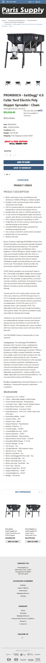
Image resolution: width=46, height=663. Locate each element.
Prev (39, 492)
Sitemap (23, 596)
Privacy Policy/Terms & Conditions (23, 618)
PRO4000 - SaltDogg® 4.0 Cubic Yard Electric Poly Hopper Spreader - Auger (12, 532)
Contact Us (23, 624)
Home (4, 20)
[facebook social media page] (22, 638)
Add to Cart (13, 541)
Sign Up (37, 2)
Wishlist (23, 585)
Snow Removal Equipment (16, 20)
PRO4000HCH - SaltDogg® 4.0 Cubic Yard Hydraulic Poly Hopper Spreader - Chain (32, 532)
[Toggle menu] (3, 3)
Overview (23, 180)
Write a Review (9, 118)
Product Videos (23, 185)
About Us (23, 621)
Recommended (23, 491)
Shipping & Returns (23, 593)
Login (30, 2)
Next (41, 492)
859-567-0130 (11, 2)
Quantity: (7, 151)
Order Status (23, 590)
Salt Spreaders (32, 20)
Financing (23, 613)
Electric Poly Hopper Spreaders (14, 22)
